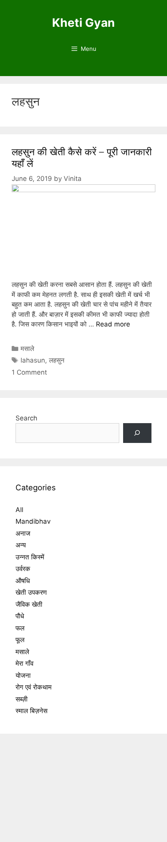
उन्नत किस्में (30, 557)
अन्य (21, 545)
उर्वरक (23, 569)
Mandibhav (33, 521)
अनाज (23, 533)
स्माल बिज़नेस (31, 711)
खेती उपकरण (31, 592)
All (19, 510)
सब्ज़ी (22, 699)
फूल (20, 640)
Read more (113, 324)
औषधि (23, 581)
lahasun (33, 360)
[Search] (137, 433)
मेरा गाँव (24, 663)
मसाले (27, 348)
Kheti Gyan (83, 23)
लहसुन (56, 360)
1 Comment (29, 372)
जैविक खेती (29, 604)
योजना (23, 675)
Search (26, 418)
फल (20, 628)
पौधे (20, 616)
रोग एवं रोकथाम (34, 687)
